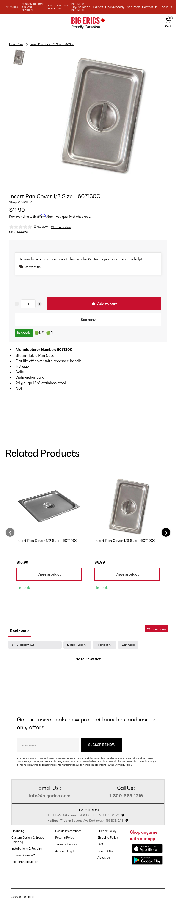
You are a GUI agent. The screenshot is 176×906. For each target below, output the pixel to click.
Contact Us (105, 851)
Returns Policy (64, 837)
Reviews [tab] (19, 630)
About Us (166, 7)
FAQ (100, 844)
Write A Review (61, 227)
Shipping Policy (107, 837)
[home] (88, 23)
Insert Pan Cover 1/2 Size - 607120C (47, 540)
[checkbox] (128, 645)
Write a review (156, 629)
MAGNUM (24, 202)
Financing (18, 831)
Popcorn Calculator (24, 862)
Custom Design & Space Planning (27, 840)
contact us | (150, 7)
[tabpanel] (88, 675)
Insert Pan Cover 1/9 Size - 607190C (125, 540)
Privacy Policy (124, 764)
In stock (23, 332)
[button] (34, 23)
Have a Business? (23, 855)
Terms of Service (66, 844)
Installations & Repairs (26, 848)
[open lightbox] (99, 115)
